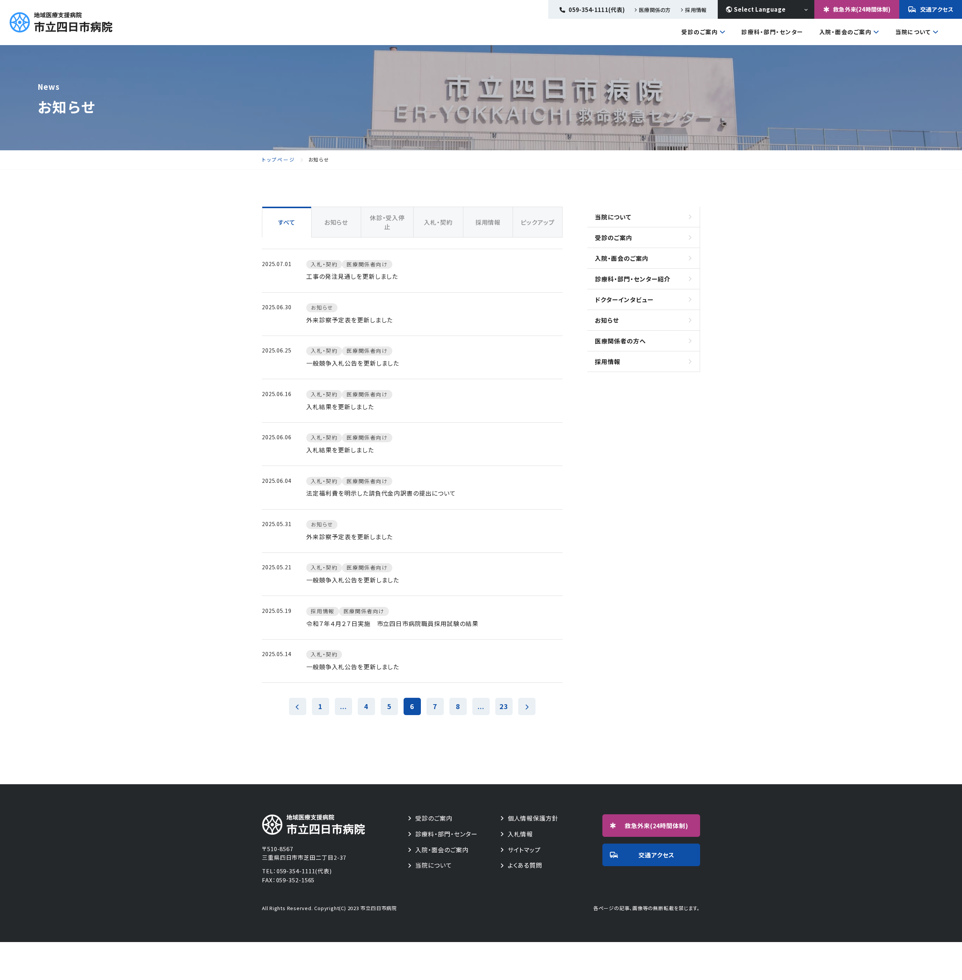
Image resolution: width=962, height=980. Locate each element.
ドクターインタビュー (624, 299)
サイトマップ (524, 850)
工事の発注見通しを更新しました (352, 276)
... (343, 706)
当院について (913, 32)
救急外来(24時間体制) (862, 9)
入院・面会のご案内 (845, 32)
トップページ (278, 159)
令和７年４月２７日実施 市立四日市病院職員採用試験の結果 (392, 623)
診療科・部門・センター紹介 (632, 278)
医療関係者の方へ (620, 340)
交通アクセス (937, 9)
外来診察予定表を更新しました (349, 319)
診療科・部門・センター (772, 32)
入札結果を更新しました (340, 406)
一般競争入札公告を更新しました (352, 363)
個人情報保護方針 (533, 818)
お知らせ (607, 320)
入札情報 (520, 834)
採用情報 (695, 9)
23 (503, 706)
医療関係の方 (654, 9)
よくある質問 (525, 865)
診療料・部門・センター (446, 834)
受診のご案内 (699, 32)
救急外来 (657, 825)
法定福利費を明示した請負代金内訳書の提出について (381, 493)
